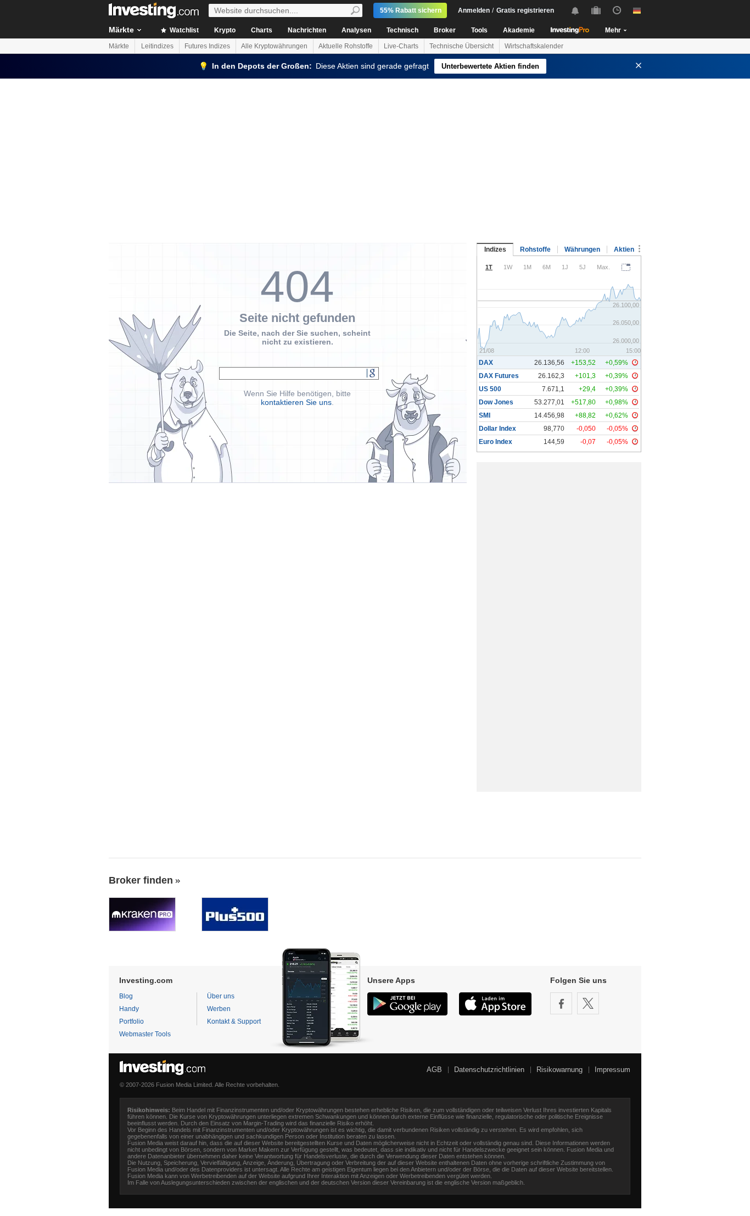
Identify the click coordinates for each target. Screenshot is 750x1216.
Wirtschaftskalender (534, 46)
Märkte (121, 29)
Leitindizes (157, 46)
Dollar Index (497, 428)
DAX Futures (499, 376)
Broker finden (141, 880)
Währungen (582, 249)
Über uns (220, 996)
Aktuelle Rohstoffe (345, 46)
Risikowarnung (559, 1069)
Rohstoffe (535, 249)
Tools (479, 30)
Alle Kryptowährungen (274, 46)
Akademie (519, 30)
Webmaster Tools (145, 1034)
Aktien (624, 249)
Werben (219, 1009)
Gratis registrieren (525, 10)
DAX (486, 363)
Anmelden (474, 10)
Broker (445, 30)
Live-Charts (401, 46)
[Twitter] (588, 1003)
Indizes (495, 249)
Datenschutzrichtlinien (489, 1069)
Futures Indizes (207, 46)
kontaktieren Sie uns (296, 402)
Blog (126, 996)
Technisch (402, 30)
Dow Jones (496, 402)
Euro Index (495, 442)
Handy (129, 1009)
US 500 (490, 389)
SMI (484, 415)
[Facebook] (561, 1003)
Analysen (356, 30)
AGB (434, 1069)
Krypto (225, 30)
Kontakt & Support (234, 1021)
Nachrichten (307, 30)
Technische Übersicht (461, 46)
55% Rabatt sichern (410, 10)
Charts (261, 30)
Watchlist (183, 30)
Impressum (612, 1069)
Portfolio (131, 1021)
